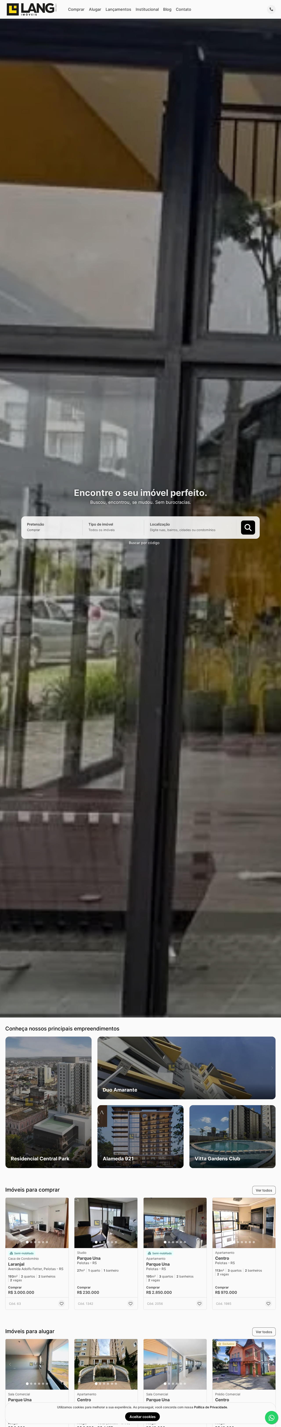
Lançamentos (118, 9)
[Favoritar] (61, 1303)
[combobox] (115, 529)
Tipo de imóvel (100, 524)
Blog (167, 9)
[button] (48, 1102)
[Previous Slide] (8, 1102)
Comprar (76, 9)
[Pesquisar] (248, 527)
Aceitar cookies (143, 1416)
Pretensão (35, 524)
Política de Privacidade (210, 1407)
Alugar (95, 9)
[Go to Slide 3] (35, 1242)
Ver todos (264, 1190)
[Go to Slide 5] (43, 1242)
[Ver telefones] (271, 9)
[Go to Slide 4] (39, 1242)
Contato (183, 9)
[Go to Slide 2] (31, 1242)
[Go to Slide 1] (27, 1242)
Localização (160, 524)
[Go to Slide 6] (47, 1242)
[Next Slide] (88, 1102)
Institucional (147, 9)
